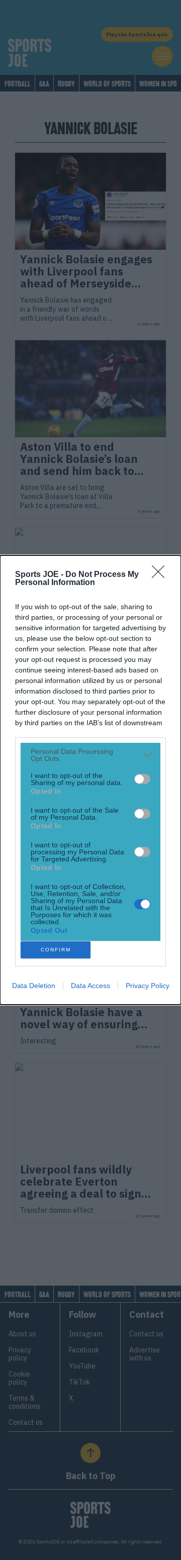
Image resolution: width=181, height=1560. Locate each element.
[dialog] (90, 780)
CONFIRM (56, 949)
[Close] (161, 574)
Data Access (90, 986)
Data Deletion (33, 986)
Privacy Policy (147, 986)
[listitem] (90, 755)
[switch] (142, 779)
